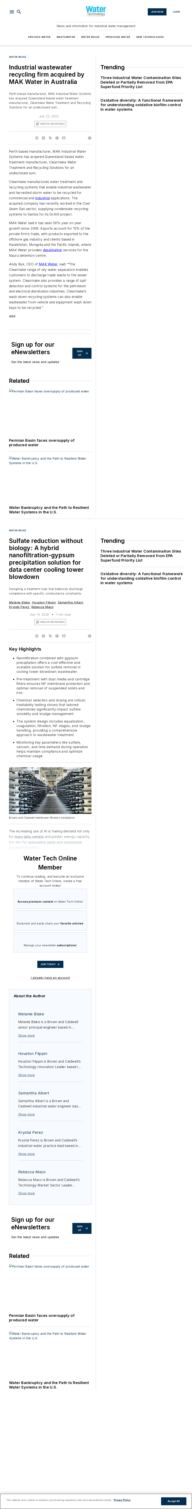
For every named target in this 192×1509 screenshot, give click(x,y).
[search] (19, 12)
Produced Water (118, 37)
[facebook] (37, 138)
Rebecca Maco (42, 607)
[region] (96, 1501)
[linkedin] (43, 138)
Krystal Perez (19, 607)
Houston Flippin (44, 602)
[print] (90, 138)
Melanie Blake (19, 602)
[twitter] (50, 138)
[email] (64, 138)
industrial (42, 198)
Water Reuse (90, 37)
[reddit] (57, 138)
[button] (12, 12)
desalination (52, 250)
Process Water (39, 37)
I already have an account (50, 978)
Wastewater (66, 37)
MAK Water (48, 264)
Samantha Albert (70, 602)
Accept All (174, 1501)
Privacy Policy (122, 1500)
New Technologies (150, 37)
